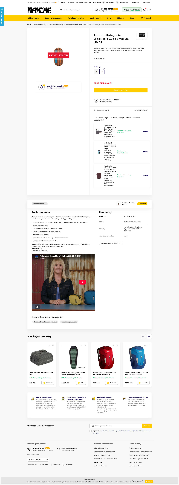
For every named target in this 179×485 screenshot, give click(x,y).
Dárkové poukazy (135, 466)
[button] (110, 243)
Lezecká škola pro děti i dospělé (140, 451)
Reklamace (98, 462)
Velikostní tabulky (100, 466)
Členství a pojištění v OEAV (138, 459)
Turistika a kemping (40, 24)
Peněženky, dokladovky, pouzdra (76, 24)
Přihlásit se (146, 2)
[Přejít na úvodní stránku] (39, 10)
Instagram (69, 464)
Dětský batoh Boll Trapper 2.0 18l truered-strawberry (104, 373)
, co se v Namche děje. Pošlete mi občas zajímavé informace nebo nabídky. (122, 432)
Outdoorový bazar (135, 462)
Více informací (126, 482)
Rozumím (149, 482)
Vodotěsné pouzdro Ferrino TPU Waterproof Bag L (110, 146)
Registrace (135, 2)
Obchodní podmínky (101, 448)
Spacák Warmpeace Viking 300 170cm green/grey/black (73, 373)
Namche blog (97, 2)
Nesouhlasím (137, 482)
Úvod (29, 24)
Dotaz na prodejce (121, 90)
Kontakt (63, 2)
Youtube (45, 464)
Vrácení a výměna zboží (83, 2)
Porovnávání (110, 2)
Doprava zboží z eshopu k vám (104, 451)
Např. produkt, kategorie (71, 10)
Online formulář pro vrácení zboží (105, 459)
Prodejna (71, 2)
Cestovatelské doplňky (56, 24)
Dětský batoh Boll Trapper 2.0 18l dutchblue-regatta (136, 373)
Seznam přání (124, 2)
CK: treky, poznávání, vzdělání (139, 455)
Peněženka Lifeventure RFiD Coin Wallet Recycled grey (110, 128)
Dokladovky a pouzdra (69, 322)
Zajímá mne (97, 431)
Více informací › (99, 58)
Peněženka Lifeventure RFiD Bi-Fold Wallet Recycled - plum (110, 169)
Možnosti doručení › (106, 101)
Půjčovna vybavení (135, 448)
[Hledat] (61, 10)
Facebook (56, 464)
